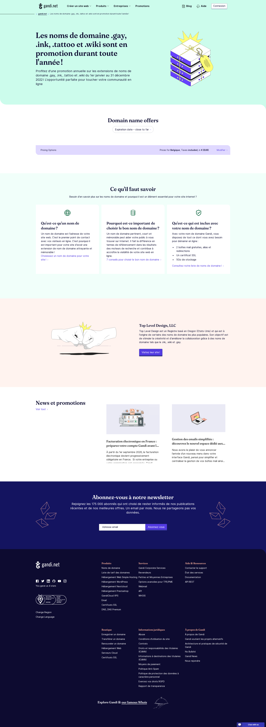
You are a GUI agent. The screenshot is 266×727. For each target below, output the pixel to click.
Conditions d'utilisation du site (154, 639)
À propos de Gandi (194, 634)
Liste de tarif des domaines (116, 572)
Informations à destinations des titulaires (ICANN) (160, 658)
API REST (189, 581)
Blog (189, 6)
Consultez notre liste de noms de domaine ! (197, 265)
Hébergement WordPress (115, 581)
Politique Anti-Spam (149, 668)
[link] (37, 581)
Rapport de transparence (152, 686)
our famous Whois (134, 702)
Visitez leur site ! (151, 352)
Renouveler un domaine (114, 643)
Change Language (45, 617)
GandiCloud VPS (110, 595)
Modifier (221, 150)
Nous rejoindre (192, 660)
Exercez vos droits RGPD (152, 681)
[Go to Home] (48, 6)
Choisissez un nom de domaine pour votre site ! (65, 257)
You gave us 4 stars (46, 585)
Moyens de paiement (149, 664)
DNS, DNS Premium (111, 609)
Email (104, 600)
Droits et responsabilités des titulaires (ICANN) (158, 650)
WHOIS (142, 595)
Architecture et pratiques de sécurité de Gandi (206, 645)
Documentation (193, 577)
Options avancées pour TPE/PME (156, 581)
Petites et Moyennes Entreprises (156, 577)
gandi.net (42, 14)
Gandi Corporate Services (152, 568)
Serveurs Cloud (109, 653)
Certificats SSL (109, 605)
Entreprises (121, 6)
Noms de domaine (111, 568)
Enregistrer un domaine (113, 634)
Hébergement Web (111, 648)
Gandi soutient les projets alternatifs (204, 639)
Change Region (44, 612)
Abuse (142, 634)
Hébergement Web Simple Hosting (119, 577)
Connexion (219, 5)
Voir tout (41, 409)
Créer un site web (78, 6)
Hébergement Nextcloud (114, 586)
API (140, 591)
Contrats (143, 643)
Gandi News (191, 656)
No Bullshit (190, 651)
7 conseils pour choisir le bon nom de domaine (133, 259)
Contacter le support (196, 568)
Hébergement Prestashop (115, 591)
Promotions (142, 6)
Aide (203, 6)
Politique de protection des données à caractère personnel (159, 675)
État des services (194, 572)
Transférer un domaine (113, 639)
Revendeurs (145, 572)
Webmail (143, 586)
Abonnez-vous (156, 526)
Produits (101, 6)
